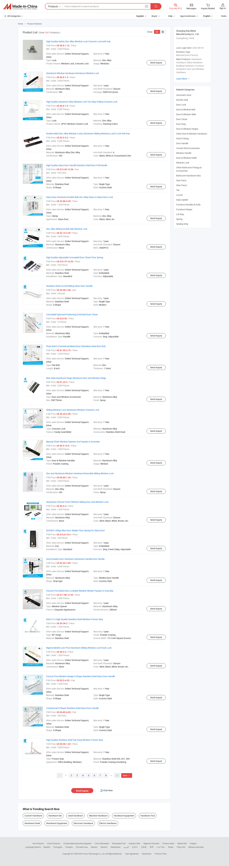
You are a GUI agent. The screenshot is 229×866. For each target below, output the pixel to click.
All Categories (14, 15)
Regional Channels (151, 843)
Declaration (147, 853)
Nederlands (115, 847)
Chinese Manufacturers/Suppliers (77, 843)
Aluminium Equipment (56, 823)
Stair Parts (181, 180)
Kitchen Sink (182, 99)
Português (57, 847)
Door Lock (181, 104)
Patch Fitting (182, 138)
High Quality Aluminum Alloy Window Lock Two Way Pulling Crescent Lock (81, 101)
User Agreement (132, 853)
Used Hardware (75, 815)
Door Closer (181, 119)
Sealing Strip (182, 223)
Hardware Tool (148, 815)
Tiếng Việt (181, 847)
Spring (179, 219)
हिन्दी (151, 847)
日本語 (144, 847)
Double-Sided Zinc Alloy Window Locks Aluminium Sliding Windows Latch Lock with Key (88, 133)
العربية (126, 847)
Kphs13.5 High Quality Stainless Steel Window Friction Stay (74, 619)
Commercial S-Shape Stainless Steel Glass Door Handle (72, 708)
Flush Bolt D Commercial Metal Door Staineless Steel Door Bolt (76, 346)
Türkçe (170, 847)
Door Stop (181, 123)
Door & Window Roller (186, 157)
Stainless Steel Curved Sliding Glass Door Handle (69, 285)
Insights (193, 843)
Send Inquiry (156, 62)
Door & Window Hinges (187, 128)
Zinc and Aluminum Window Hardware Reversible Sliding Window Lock (80, 473)
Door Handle (182, 143)
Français (69, 847)
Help (170, 15)
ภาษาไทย (161, 847)
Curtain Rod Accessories (188, 148)
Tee (177, 190)
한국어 (135, 847)
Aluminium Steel (32, 823)
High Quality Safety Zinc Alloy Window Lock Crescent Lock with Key (78, 41)
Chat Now (108, 790)
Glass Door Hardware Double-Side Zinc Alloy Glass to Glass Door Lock (79, 197)
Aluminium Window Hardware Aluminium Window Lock (72, 73)
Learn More (183, 78)
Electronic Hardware (83, 823)
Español (46, 847)
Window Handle (183, 152)
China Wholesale (102, 843)
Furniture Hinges (184, 209)
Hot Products (38, 843)
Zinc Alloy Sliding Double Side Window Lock (66, 228)
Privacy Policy (161, 853)
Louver (179, 194)
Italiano (94, 847)
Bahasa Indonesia (196, 847)
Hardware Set (55, 815)
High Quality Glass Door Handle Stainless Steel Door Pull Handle (76, 165)
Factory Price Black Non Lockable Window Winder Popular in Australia (79, 590)
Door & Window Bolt (185, 109)
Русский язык (82, 847)
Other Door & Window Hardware (191, 133)
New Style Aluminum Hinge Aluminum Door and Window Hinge (76, 378)
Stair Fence (181, 185)
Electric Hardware (108, 823)
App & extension (188, 15)
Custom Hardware (33, 815)
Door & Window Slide (186, 114)
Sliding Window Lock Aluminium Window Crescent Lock (72, 409)
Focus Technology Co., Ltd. (94, 853)
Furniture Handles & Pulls (188, 204)
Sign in (222, 8)
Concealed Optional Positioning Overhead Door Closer (72, 314)
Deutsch (104, 847)
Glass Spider (182, 199)
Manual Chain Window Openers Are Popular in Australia (73, 441)
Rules (224, 15)
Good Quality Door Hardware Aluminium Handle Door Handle (75, 558)
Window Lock (182, 162)
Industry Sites (134, 843)
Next (126, 775)
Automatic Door (183, 95)
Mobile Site (182, 843)
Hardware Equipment (124, 815)
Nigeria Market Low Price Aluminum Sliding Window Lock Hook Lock (79, 647)
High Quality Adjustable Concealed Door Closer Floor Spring (74, 257)
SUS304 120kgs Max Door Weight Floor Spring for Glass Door (75, 530)
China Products (53, 843)
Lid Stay (180, 214)
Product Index (168, 843)
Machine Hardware (98, 815)
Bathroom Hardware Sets (188, 175)
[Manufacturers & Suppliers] (20, 6)
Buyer (154, 15)
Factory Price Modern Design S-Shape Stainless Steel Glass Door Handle (80, 676)
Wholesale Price (119, 843)
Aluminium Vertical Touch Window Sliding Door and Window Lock (77, 501)
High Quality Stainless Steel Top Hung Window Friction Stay (74, 739)
